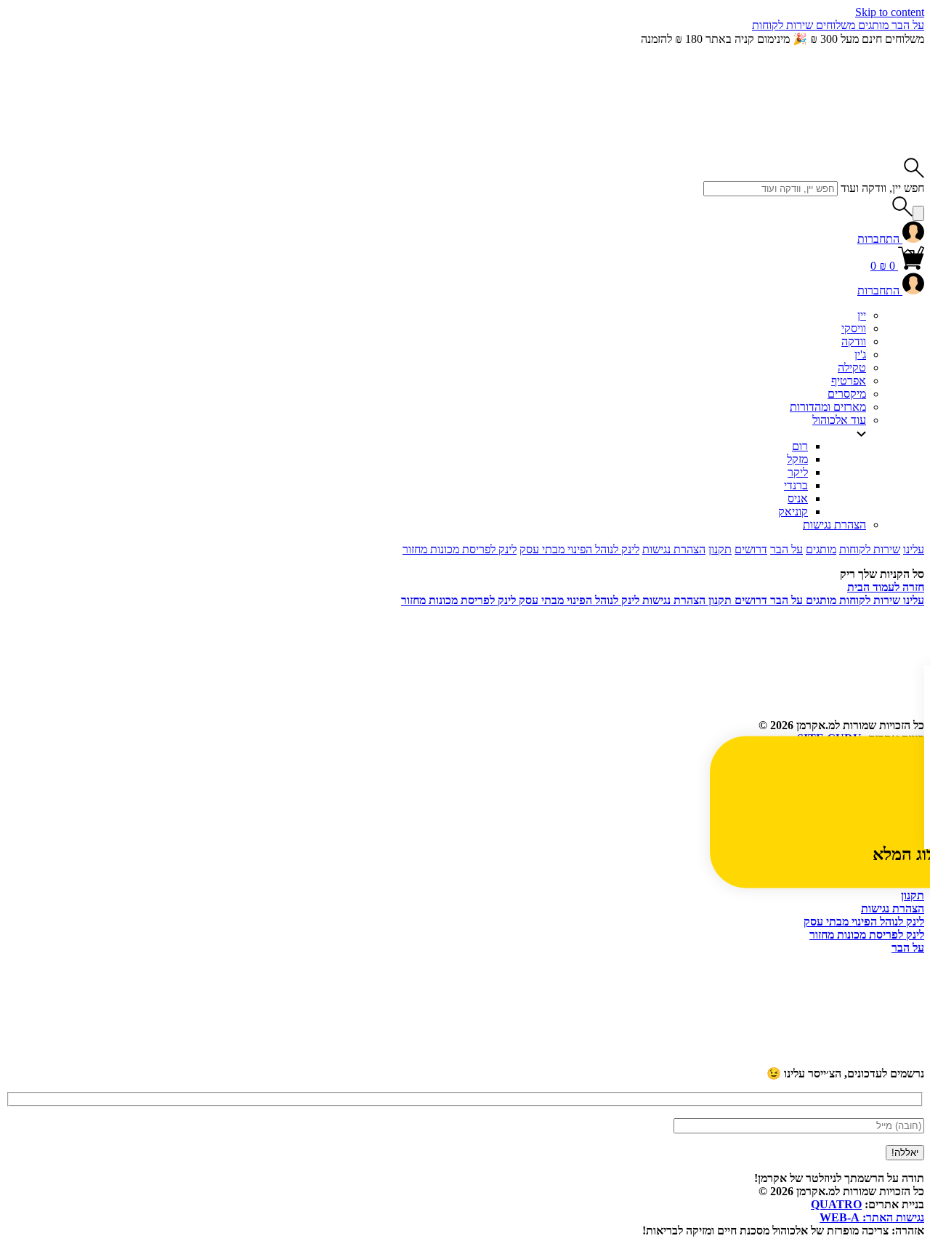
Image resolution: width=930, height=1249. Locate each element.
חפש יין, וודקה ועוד (882, 188)
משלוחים (834, 25)
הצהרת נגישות (834, 524)
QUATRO (836, 1204)
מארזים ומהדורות (828, 407)
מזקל (797, 459)
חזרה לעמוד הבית (885, 587)
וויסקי (853, 328)
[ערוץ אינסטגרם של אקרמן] (594, 1059)
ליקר (798, 472)
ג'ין (860, 354)
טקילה (852, 367)
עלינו (913, 549)
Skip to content (889, 12)
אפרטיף (848, 380)
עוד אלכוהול (839, 420)
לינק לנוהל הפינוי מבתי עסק (579, 549)
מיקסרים (847, 393)
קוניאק (793, 511)
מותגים (872, 25)
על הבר (906, 25)
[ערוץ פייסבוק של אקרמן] (373, 1059)
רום (800, 446)
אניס (798, 498)
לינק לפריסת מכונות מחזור (460, 549)
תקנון (720, 549)
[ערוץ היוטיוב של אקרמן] (815, 1059)
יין (861, 315)
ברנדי (796, 485)
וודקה (853, 341)
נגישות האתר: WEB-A (872, 1217)
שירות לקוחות (782, 25)
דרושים (751, 549)
